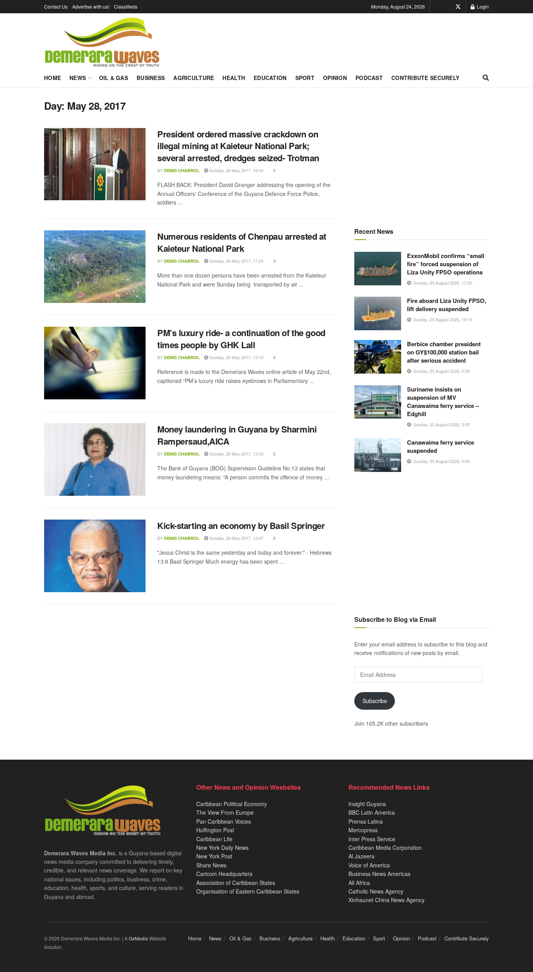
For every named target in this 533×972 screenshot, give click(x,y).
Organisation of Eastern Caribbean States (247, 891)
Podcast (369, 78)
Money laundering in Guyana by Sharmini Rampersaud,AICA (236, 435)
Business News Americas (379, 874)
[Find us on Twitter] (458, 6)
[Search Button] (486, 77)
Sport (304, 78)
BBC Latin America (371, 812)
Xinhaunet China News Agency (386, 900)
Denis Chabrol (182, 170)
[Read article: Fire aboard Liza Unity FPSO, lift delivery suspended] (377, 313)
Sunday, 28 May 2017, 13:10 (235, 357)
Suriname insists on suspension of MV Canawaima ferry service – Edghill (443, 401)
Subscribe (374, 701)
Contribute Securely (425, 78)
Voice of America (369, 865)
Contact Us (56, 6)
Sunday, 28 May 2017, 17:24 (235, 261)
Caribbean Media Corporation (385, 847)
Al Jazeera (361, 856)
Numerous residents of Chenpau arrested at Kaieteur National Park (241, 242)
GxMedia (138, 938)
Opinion (335, 78)
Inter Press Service (371, 839)
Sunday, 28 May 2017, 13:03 (235, 453)
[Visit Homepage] (102, 42)
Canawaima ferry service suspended (440, 446)
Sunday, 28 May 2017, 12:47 (235, 538)
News (77, 78)
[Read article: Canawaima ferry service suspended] (377, 455)
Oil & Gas (113, 78)
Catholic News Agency (375, 891)
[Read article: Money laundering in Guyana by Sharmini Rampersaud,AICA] (95, 459)
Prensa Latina (365, 821)
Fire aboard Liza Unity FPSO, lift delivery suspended (446, 304)
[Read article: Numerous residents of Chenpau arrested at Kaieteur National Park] (95, 266)
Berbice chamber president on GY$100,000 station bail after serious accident (444, 352)
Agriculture (193, 78)
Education (270, 78)
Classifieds (125, 6)
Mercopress (363, 830)
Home (52, 78)
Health (233, 78)
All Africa (359, 883)
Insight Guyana (367, 804)
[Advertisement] (421, 154)
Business (151, 78)
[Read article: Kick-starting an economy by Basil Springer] (95, 556)
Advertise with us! (90, 6)
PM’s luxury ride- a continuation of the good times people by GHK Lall (241, 338)
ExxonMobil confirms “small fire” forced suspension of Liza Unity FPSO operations (445, 263)
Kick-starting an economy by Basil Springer (241, 525)
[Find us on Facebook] (447, 6)
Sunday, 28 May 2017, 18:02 (235, 170)
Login (482, 6)
